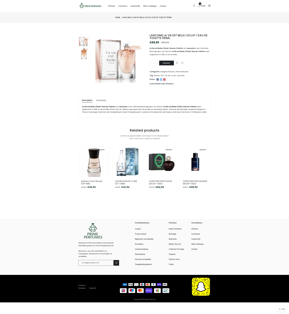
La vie (173, 75)
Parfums (111, 6)
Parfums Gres (174, 259)
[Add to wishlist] (176, 63)
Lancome (180, 75)
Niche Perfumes (175, 229)
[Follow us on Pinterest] (164, 79)
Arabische (173, 239)
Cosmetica (122, 6)
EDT (162, 75)
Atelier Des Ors (175, 244)
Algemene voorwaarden (144, 239)
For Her (167, 75)
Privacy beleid (140, 234)
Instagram (82, 288)
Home (117, 17)
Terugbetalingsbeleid (143, 264)
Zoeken (138, 229)
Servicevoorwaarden (143, 259)
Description (87, 100)
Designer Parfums (168, 72)
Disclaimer (139, 244)
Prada (171, 264)
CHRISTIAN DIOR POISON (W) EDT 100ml (160, 182)
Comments (101, 100)
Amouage (172, 234)
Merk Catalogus (150, 6)
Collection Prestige (176, 249)
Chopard (172, 254)
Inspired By (135, 6)
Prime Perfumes (182, 72)
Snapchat (92, 288)
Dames (157, 75)
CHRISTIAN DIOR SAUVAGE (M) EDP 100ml (195, 182)
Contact (163, 6)
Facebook (81, 285)
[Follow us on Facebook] (157, 79)
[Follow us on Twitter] (161, 79)
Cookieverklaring (141, 249)
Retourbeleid (140, 254)
